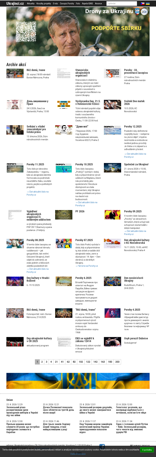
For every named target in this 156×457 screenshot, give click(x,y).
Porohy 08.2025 (35, 240)
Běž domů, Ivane (36, 70)
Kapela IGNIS (87, 3)
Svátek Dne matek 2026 (134, 102)
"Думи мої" (81, 126)
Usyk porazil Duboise (136, 338)
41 (62, 361)
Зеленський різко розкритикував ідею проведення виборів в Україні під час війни (22, 411)
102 (81, 361)
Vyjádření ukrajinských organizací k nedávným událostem (39, 215)
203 (117, 361)
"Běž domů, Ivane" (85, 309)
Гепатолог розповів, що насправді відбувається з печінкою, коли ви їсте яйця (131, 410)
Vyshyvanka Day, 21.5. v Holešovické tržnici (88, 102)
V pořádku (147, 450)
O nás (55, 3)
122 (88, 361)
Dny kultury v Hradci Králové (38, 279)
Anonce (98, 3)
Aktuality (30, 3)
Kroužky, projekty (44, 3)
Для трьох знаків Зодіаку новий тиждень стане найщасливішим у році (56, 427)
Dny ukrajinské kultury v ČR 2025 (39, 340)
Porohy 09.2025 (133, 211)
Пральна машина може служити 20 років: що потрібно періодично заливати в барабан (23, 428)
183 (110, 361)
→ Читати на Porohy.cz (86, 266)
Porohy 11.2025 (35, 164)
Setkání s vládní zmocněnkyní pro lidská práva (36, 129)
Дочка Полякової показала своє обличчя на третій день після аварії (58, 410)
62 (68, 361)
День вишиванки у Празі (37, 102)
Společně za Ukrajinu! (136, 164)
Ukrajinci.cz (15, 3)
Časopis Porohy (67, 3)
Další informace (78, 454)
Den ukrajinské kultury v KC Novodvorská (136, 241)
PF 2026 (79, 211)
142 (95, 361)
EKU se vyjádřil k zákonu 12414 (84, 340)
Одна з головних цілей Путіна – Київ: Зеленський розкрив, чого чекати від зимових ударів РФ (132, 428)
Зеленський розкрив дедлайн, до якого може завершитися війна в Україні (96, 410)
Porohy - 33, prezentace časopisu (136, 71)
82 (74, 361)
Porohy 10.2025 (84, 164)
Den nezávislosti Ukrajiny (133, 279)
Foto (78, 3)
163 (103, 361)
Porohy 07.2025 (84, 240)
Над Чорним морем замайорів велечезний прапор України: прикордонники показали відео (96, 428)
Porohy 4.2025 (132, 309)
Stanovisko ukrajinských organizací (82, 72)
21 (56, 361)
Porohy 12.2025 (133, 126)
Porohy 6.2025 (83, 277)
